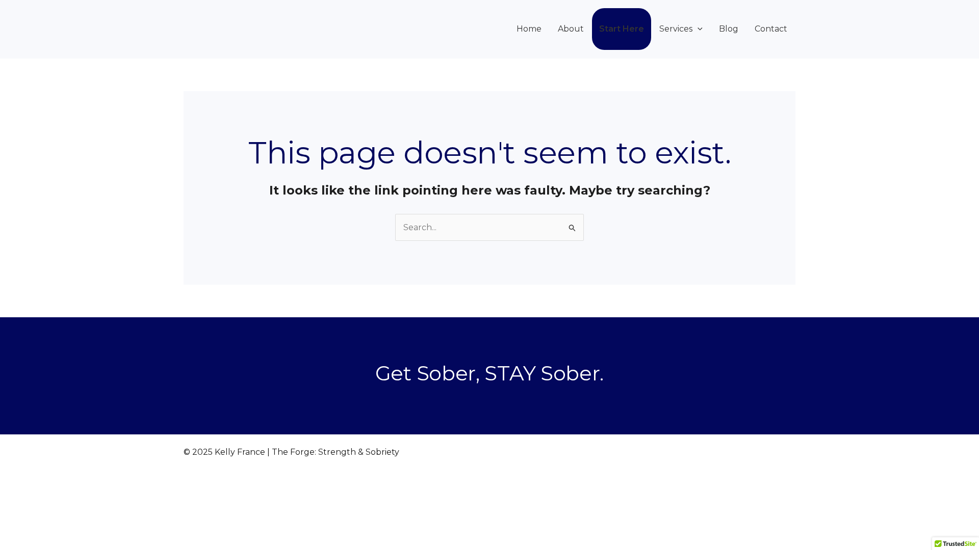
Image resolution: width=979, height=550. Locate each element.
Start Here (621, 29)
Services (675, 29)
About (571, 29)
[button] (697, 29)
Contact (771, 29)
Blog (728, 29)
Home (529, 29)
